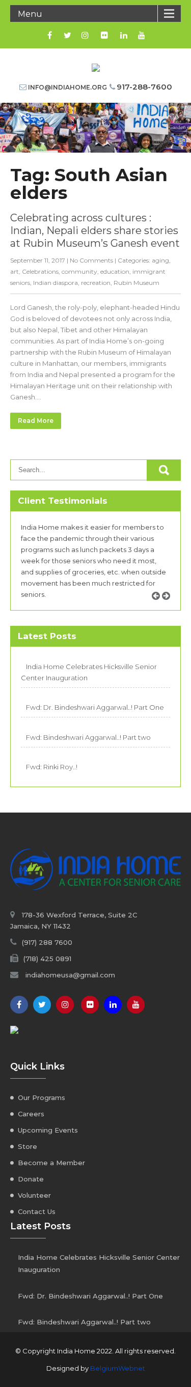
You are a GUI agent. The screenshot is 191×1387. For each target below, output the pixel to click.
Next (169, 607)
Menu (30, 14)
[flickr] (105, 35)
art (14, 271)
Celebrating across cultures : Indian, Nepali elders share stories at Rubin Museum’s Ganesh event (95, 230)
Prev (159, 607)
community (79, 271)
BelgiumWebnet (117, 1368)
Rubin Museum (136, 282)
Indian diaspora (55, 282)
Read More (35, 420)
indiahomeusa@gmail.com (70, 975)
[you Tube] (136, 1005)
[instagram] (85, 35)
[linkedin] (124, 35)
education (114, 271)
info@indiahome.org (67, 87)
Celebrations (40, 271)
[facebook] (50, 35)
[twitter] (67, 35)
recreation (96, 282)
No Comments (91, 260)
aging (160, 260)
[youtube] (142, 35)
